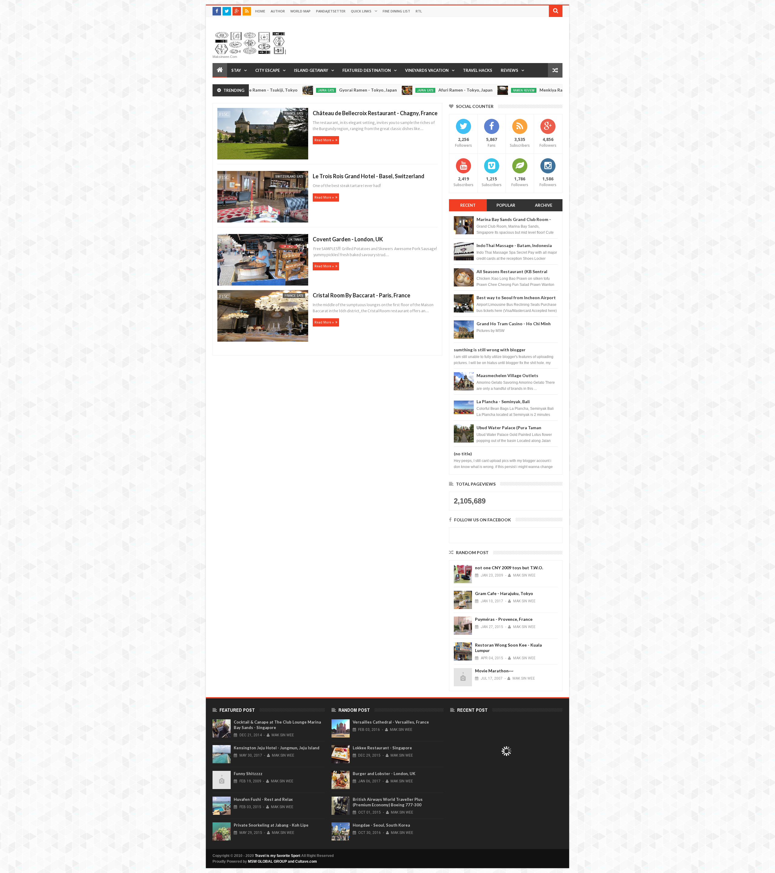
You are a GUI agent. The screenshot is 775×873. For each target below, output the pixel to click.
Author (278, 11)
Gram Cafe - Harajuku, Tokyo (504, 593)
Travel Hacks (477, 70)
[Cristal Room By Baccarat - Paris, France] (262, 316)
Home (260, 11)
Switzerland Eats (289, 176)
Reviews (509, 70)
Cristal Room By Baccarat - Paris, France (361, 295)
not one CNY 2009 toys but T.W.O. (509, 567)
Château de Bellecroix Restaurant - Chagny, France (375, 113)
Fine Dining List (396, 11)
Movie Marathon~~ (494, 670)
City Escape (267, 70)
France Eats (294, 113)
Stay (236, 70)
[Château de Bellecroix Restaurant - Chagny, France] (262, 134)
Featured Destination (366, 70)
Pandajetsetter (330, 11)
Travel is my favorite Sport (277, 856)
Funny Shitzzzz (248, 773)
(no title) (463, 453)
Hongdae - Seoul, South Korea (381, 825)
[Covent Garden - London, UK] (262, 260)
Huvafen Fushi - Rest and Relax (263, 799)
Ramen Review (483, 90)
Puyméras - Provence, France (504, 619)
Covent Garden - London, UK (348, 239)
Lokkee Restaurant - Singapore (382, 747)
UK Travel (296, 239)
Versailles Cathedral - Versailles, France (391, 722)
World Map (300, 11)
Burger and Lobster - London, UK (384, 773)
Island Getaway (311, 70)
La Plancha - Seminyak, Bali (503, 401)
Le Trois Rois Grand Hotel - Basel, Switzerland (368, 176)
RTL (419, 11)
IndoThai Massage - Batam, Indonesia (514, 245)
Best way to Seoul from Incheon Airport (516, 297)
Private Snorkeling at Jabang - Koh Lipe (271, 825)
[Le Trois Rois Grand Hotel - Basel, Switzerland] (262, 197)
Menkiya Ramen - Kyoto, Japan (529, 89)
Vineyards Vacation (427, 70)
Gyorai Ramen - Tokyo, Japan (327, 89)
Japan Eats (285, 90)
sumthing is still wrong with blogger (490, 349)
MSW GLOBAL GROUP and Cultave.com (282, 861)
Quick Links (361, 11)
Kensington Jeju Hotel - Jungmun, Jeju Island (276, 747)
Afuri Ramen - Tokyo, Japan (425, 89)
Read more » (324, 140)
